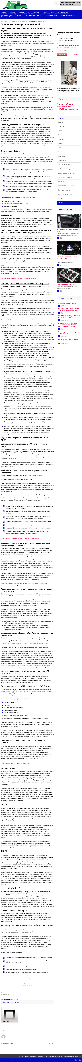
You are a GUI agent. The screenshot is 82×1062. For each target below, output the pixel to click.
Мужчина (77, 106)
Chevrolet (12, 12)
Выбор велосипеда (44, 14)
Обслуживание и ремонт (33, 15)
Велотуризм (14, 14)
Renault (45, 12)
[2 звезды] (38, 21)
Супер (76, 109)
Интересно (70, 107)
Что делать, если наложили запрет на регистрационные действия (68, 309)
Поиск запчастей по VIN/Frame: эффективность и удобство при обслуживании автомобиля (67, 324)
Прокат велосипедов (67, 15)
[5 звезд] (43, 21)
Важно (70, 104)
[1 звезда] (37, 21)
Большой (62, 104)
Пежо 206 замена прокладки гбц (67, 284)
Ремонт (11, 17)
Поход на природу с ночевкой (67, 48)
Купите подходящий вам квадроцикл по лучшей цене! (69, 332)
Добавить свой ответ (62, 50)
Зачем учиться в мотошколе (67, 303)
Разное (3, 17)
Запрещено (61, 107)
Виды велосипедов (28, 14)
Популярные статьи (51, 15)
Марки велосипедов (7, 15)
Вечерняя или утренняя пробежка (68, 45)
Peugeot (36, 12)
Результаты (77, 54)
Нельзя (60, 109)
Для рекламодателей (30, 1056)
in (76, 1060)
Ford (29, 12)
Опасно (67, 109)
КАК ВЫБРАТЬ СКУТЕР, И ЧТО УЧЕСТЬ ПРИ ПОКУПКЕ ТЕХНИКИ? (69, 316)
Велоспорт (4, 14)
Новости (19, 15)
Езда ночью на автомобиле (66, 40)
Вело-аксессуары (63, 12)
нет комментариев (24, 21)
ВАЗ (52, 12)
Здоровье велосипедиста (61, 14)
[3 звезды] (40, 21)
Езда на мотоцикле (64, 43)
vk (79, 1060)
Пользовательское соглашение (72, 1056)
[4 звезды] (42, 21)
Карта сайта (41, 1056)
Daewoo (21, 12)
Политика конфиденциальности (54, 1056)
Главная (3, 12)
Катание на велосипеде (65, 38)
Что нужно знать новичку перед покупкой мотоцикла (68, 340)
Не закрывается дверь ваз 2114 (8, 1020)
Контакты (20, 1056)
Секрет (72, 109)
